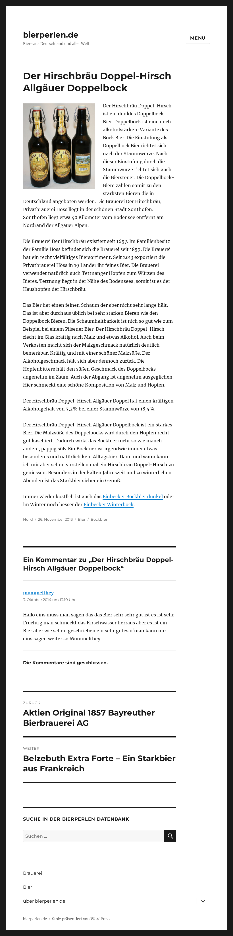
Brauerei (32, 873)
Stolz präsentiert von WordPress (81, 919)
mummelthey (38, 593)
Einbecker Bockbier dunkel (133, 496)
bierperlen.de (50, 35)
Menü (198, 38)
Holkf (28, 519)
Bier (82, 519)
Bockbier (99, 519)
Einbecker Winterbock (109, 504)
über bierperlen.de (44, 901)
